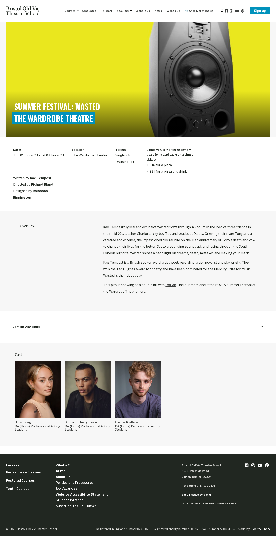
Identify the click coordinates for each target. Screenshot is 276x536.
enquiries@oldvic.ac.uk (197, 494)
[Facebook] (226, 10)
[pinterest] (242, 10)
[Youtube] (237, 10)
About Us (123, 11)
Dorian (170, 285)
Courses (70, 11)
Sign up (260, 10)
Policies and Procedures (75, 482)
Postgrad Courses (20, 480)
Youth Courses (17, 488)
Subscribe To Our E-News (76, 506)
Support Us (142, 11)
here (141, 291)
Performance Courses (23, 472)
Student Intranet (69, 500)
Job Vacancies (66, 488)
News (158, 11)
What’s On (173, 11)
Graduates (89, 11)
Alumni (107, 11)
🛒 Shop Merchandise (199, 11)
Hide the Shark (260, 529)
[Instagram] (231, 10)
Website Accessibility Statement (82, 494)
